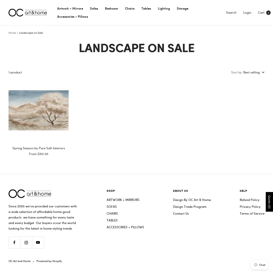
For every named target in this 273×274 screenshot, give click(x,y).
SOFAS (112, 206)
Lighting (164, 8)
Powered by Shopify (49, 261)
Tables (146, 8)
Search (231, 12)
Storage (182, 8)
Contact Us (181, 213)
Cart (263, 12)
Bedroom (111, 8)
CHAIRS (112, 213)
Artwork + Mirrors (70, 8)
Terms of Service (252, 213)
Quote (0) (269, 201)
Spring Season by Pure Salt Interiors (38, 148)
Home (12, 33)
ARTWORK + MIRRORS (123, 200)
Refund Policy (250, 200)
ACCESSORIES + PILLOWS (125, 227)
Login (247, 12)
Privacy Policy (250, 206)
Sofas (94, 8)
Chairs (130, 8)
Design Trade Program (189, 206)
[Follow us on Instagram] (26, 242)
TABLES (112, 220)
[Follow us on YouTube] (38, 242)
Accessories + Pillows (72, 16)
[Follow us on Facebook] (14, 242)
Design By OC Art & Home (192, 200)
